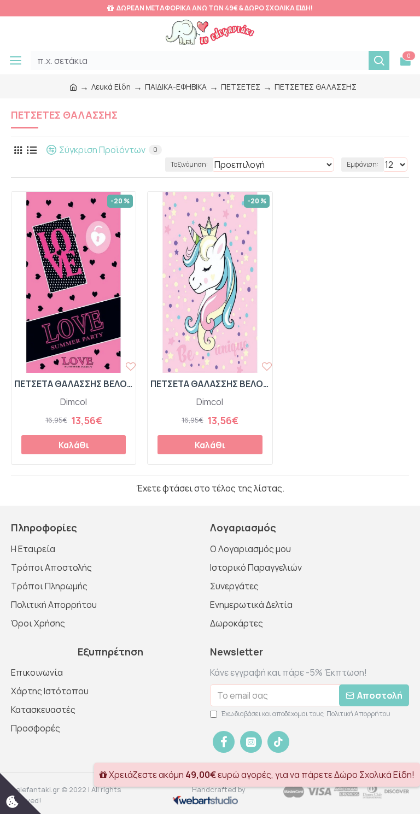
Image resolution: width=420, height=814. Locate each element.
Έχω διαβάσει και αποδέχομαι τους (305, 713)
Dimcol (73, 402)
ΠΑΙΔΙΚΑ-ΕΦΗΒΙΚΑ (176, 86)
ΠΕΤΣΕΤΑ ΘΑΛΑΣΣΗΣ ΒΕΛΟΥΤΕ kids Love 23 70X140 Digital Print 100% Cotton (73, 384)
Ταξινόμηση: (189, 164)
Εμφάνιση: (362, 164)
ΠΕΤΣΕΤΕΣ (240, 86)
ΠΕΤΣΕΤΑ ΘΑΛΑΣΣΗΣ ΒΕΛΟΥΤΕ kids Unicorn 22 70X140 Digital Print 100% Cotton (209, 384)
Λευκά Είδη (111, 86)
